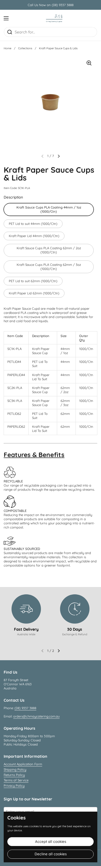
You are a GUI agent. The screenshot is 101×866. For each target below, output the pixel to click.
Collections (25, 48)
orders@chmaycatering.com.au (36, 716)
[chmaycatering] (54, 18)
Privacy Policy (14, 785)
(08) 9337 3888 (25, 708)
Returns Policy (14, 775)
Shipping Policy (15, 769)
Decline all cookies (51, 854)
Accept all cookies (50, 841)
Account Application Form (23, 764)
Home (7, 48)
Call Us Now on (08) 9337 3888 (51, 5)
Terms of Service (16, 780)
